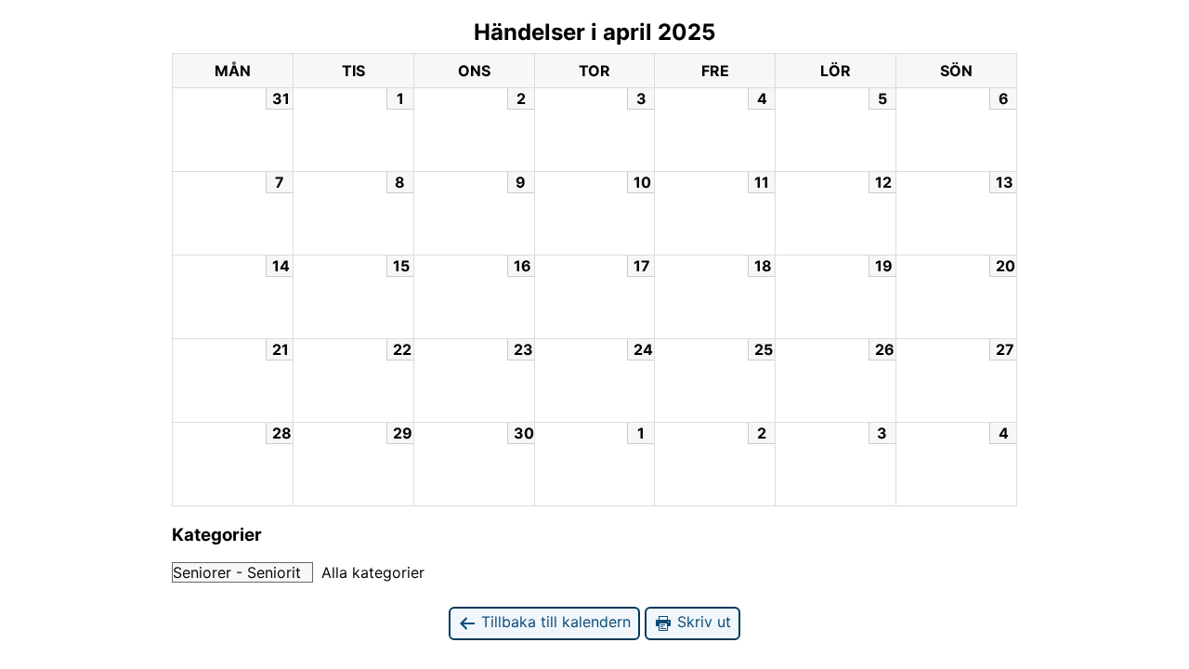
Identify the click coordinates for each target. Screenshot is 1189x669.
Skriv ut (702, 621)
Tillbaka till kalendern (554, 621)
